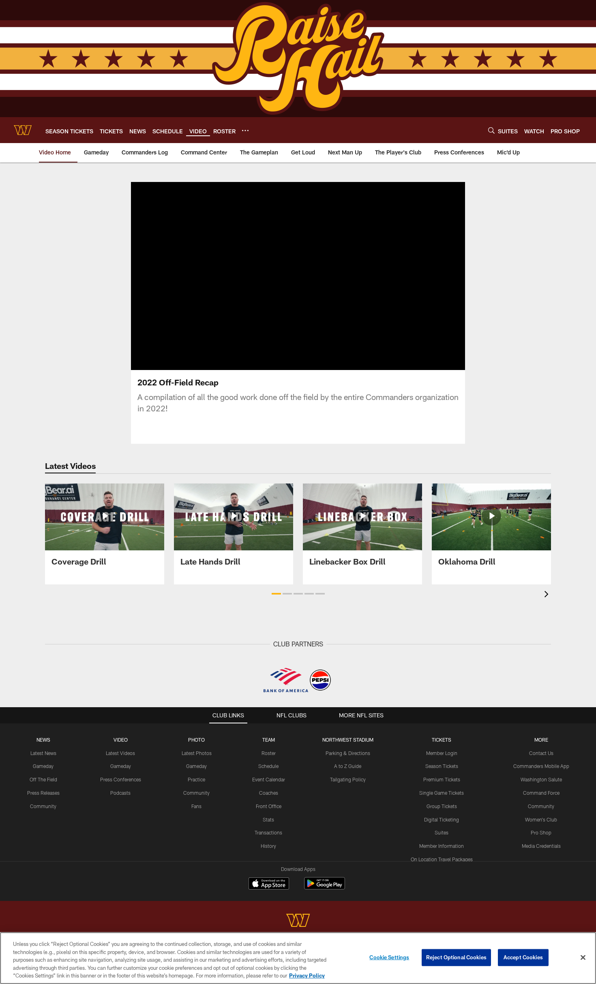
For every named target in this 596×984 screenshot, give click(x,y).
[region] (298, 958)
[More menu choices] (245, 130)
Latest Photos (197, 753)
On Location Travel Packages (442, 859)
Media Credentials (541, 846)
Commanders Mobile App (541, 766)
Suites (441, 832)
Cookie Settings (389, 957)
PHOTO (196, 739)
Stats (268, 819)
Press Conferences (120, 779)
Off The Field (43, 779)
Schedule (268, 766)
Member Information (441, 846)
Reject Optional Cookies (456, 957)
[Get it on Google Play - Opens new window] (324, 887)
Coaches (268, 793)
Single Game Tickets (441, 793)
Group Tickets (442, 806)
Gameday (43, 766)
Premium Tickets (441, 779)
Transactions (268, 832)
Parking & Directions (348, 753)
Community (43, 806)
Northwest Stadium (347, 739)
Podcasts (120, 793)
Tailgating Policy (348, 779)
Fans (196, 806)
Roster (269, 753)
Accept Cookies (523, 957)
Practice (196, 779)
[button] (298, 276)
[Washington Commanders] (298, 921)
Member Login (441, 753)
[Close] (583, 958)
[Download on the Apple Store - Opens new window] (268, 884)
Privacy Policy (307, 975)
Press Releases (43, 793)
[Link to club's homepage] (22, 130)
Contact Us (541, 753)
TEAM (268, 739)
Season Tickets (441, 766)
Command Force (541, 793)
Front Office (268, 806)
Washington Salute (541, 779)
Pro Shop (541, 832)
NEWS (43, 739)
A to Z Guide (347, 766)
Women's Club (541, 819)
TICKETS (441, 739)
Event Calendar (268, 779)
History (268, 846)
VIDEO (121, 739)
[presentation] (548, 595)
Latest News (43, 753)
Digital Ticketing (441, 819)
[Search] (491, 130)
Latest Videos (120, 753)
